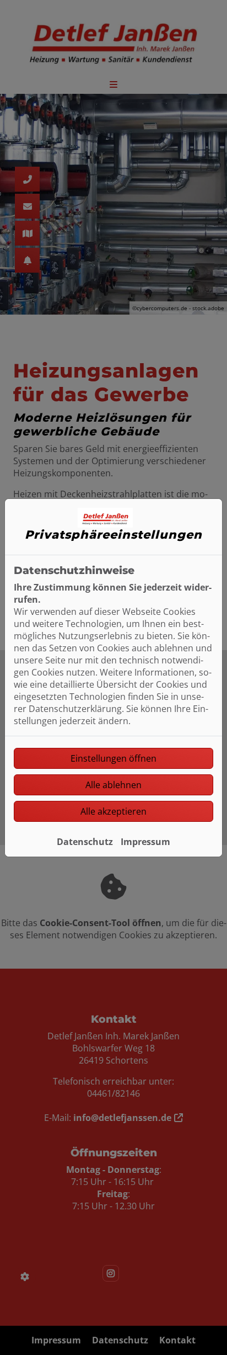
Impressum (145, 842)
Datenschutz (85, 842)
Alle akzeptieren (113, 811)
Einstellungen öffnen (113, 758)
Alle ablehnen (113, 785)
